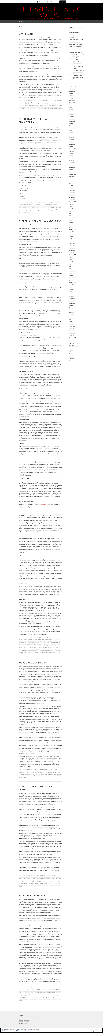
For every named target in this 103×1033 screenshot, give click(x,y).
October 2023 (71, 105)
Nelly (36, 649)
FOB (23, 772)
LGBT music (42, 103)
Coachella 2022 (51, 202)
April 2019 (71, 213)
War (54, 652)
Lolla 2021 (49, 105)
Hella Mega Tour (44, 644)
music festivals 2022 (50, 210)
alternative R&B (40, 202)
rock (29, 650)
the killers (36, 652)
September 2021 (72, 148)
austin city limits (45, 639)
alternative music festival (56, 987)
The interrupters (31, 652)
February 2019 (72, 218)
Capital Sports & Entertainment (51, 990)
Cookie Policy (27, 1030)
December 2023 (72, 102)
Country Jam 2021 (57, 640)
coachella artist (58, 202)
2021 (38, 637)
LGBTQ (46, 103)
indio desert (39, 209)
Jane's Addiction (37, 994)
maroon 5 (23, 106)
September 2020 (72, 174)
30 (47, 637)
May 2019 (71, 211)
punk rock (54, 649)
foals (36, 992)
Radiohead (26, 998)
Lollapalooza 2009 (48, 881)
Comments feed (72, 360)
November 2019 (72, 197)
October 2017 (71, 252)
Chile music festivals (25, 992)
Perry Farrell (49, 997)
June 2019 (71, 208)
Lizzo (30, 647)
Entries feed (71, 358)
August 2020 (71, 176)
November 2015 (72, 305)
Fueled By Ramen (33, 772)
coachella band (39, 204)
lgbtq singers (36, 105)
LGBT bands (28, 103)
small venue (37, 108)
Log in (70, 356)
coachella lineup (29, 205)
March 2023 (71, 114)
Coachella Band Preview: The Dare (76, 39)
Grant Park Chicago (54, 992)
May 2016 (71, 291)
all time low (30, 639)
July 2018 (71, 234)
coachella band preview (47, 204)
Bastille (20, 640)
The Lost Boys (55, 883)
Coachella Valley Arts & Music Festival (49, 205)
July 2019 (71, 206)
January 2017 (71, 273)
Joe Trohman (21, 774)
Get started (63, 1)
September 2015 (72, 310)
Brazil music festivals (34, 990)
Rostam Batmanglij (47, 883)
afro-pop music (47, 875)
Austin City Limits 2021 (54, 639)
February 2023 (72, 116)
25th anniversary (40, 987)
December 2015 (72, 303)
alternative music (44, 100)
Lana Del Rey (44, 994)
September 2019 (72, 201)
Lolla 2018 (37, 881)
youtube (57, 108)
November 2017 (72, 250)
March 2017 (71, 268)
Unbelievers (26, 884)
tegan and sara (24, 652)
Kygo (48, 645)
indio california (33, 209)
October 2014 (71, 335)
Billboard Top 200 (51, 876)
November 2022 (72, 123)
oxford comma (36, 883)
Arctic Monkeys (38, 639)
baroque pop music (38, 876)
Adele (22, 639)
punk (45, 649)
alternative (39, 100)
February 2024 (72, 100)
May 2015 (71, 319)
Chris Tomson (28, 878)
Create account (72, 353)
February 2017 (72, 270)
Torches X (51, 652)
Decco (26, 642)
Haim (23, 994)
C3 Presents (41, 990)
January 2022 (71, 141)
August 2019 (71, 204)
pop (42, 106)
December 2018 (72, 222)
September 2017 (72, 254)
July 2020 (71, 178)
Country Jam (50, 640)
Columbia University (43, 878)
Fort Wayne (57, 100)
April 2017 (71, 266)
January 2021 (71, 165)
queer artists (55, 106)
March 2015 (71, 323)
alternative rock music (53, 769)
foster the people (26, 644)
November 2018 (72, 224)
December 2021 (72, 144)
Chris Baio (23, 878)
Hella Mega (44, 772)
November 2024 (72, 93)
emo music (57, 771)
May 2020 (71, 183)
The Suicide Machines (43, 652)
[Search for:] (83, 21)
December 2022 (72, 121)
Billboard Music (46, 771)
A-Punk (38, 875)
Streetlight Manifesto (52, 650)
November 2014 (72, 333)
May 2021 (71, 155)
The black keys (47, 998)
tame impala (41, 998)
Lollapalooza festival (25, 210)
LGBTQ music (25, 105)
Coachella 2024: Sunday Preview (75, 46)
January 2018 (71, 245)
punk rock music (31, 775)
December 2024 (72, 91)
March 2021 (71, 160)
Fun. (44, 992)
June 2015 (71, 317)
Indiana (40, 102)
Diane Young (53, 878)
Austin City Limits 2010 (23, 876)
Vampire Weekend (32, 884)
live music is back (24, 647)
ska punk (39, 650)
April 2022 (71, 135)
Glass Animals (33, 644)
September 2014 (72, 337)
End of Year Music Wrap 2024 (75, 41)
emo (54, 771)
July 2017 (71, 259)
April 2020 (71, 185)
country (45, 640)
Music (24, 100)
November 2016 (72, 277)
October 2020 (71, 171)
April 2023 (71, 112)
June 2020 (71, 181)
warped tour (45, 775)
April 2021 (71, 158)
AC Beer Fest (56, 637)
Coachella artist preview (23, 204)
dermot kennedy (31, 642)
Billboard (40, 771)
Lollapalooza (53, 105)
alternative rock (33, 989)
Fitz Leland (50, 642)
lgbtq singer (31, 105)
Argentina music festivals (46, 989)
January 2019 (71, 220)
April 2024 (71, 95)
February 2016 (72, 298)
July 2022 (71, 130)
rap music (25, 108)
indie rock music (40, 645)
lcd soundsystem (53, 645)
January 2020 (71, 192)
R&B (19, 212)
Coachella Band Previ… (78, 59)
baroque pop (31, 876)
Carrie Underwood (25, 640)
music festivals (42, 210)
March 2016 (71, 296)
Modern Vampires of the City (24, 883)
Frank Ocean (40, 992)
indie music (31, 880)
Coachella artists (32, 204)
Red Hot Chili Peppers (33, 998)
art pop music (56, 875)
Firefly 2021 (45, 642)
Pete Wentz (38, 774)
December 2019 (72, 194)
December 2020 (72, 167)
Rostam (41, 883)
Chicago (51, 771)
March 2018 (71, 241)
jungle (45, 645)
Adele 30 (25, 639)
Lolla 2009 (32, 881)
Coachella (46, 202)
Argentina (38, 989)
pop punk (49, 774)
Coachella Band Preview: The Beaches (27, 1023)
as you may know (44, 138)
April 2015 (71, 321)
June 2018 (71, 236)
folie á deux (27, 772)
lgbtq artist (51, 103)
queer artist (50, 106)
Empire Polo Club (53, 207)
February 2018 (72, 243)
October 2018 (71, 227)
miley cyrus (23, 649)
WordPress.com (72, 363)
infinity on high (58, 772)
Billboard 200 (45, 876)
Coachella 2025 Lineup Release (75, 44)
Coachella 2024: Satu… (78, 54)
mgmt (24, 997)
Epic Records (51, 100)
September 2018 (72, 229)
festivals (25, 209)
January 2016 (71, 300)
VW (43, 884)
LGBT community (35, 103)
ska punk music (44, 650)
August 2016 (71, 284)
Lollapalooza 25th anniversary (30, 995)
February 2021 (72, 162)
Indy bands (49, 102)
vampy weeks (40, 884)
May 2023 (71, 109)
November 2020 (72, 169)
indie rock (35, 645)
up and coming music (50, 108)
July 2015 (71, 314)
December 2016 (72, 275)
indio (29, 209)
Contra (48, 878)
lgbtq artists (56, 103)
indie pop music (29, 645)
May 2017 (71, 264)
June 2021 (71, 153)
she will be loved (31, 108)
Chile (20, 992)
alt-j (33, 639)
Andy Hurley (35, 771)
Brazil (28, 990)
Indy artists (44, 102)
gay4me (26, 102)
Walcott (46, 884)
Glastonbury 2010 (22, 880)
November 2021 (72, 146)
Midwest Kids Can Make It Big (31, 106)
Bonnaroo (25, 990)
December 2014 (72, 330)
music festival (36, 210)
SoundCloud (43, 108)
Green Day (38, 644)
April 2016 (71, 294)
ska (31, 650)
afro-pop (41, 875)
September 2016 (72, 282)
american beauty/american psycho (26, 771)
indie (57, 644)
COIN (42, 640)
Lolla (45, 105)
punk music (49, 649)
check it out (43, 504)
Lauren (53, 102)
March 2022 (71, 137)
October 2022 (71, 125)
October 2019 (71, 199)
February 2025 (72, 88)
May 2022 (71, 132)
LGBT (24, 103)
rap (22, 108)
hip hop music (35, 102)
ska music (34, 650)
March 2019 (71, 215)
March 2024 (71, 98)
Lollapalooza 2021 (48, 647)
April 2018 (71, 238)
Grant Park (47, 992)
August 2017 (71, 257)
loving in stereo (55, 647)
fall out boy (37, 642)
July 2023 (71, 107)
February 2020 (72, 190)
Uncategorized (29, 100)
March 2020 (71, 188)
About (21, 21)
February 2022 (72, 139)
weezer (56, 652)
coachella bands (56, 204)
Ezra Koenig (58, 878)
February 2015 (72, 326)
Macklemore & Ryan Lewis (51, 995)
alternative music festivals (24, 989)
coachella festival (22, 205)
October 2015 (71, 307)
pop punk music (55, 774)
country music (21, 642)
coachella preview (36, 205)
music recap (31, 649)
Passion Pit (44, 997)
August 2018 (71, 231)
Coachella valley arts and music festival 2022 (40, 207)
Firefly (41, 642)
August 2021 (71, 151)
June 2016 (71, 289)
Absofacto (50, 637)
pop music (45, 106)
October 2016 (71, 280)
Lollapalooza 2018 (56, 881)
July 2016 (71, 287)
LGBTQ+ (42, 105)
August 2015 (71, 312)
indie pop (23, 645)
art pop (52, 875)
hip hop (30, 102)
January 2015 (71, 328)
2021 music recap (42, 637)
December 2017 (72, 247)
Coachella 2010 (35, 878)
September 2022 (72, 128)
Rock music (40, 775)
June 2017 (71, 261)
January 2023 (71, 118)
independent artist (51, 644)
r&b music (23, 212)
